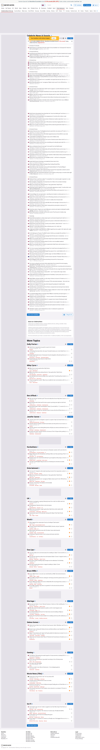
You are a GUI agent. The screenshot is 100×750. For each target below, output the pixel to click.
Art (79, 11)
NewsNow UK (29, 733)
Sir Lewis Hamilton (40, 452)
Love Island (31, 614)
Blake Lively (31, 481)
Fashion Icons (74, 11)
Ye (35, 456)
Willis (34, 576)
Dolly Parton (35, 370)
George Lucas (37, 717)
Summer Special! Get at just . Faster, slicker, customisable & (49, 1)
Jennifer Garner (32, 408)
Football (49, 8)
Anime (95, 11)
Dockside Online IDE (55, 737)
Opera (91, 11)
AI (39, 8)
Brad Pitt (31, 686)
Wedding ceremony (43, 618)
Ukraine (25, 8)
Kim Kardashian (32, 452)
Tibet (30, 515)
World (16, 8)
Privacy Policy (78, 733)
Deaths (40, 473)
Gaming (48, 11)
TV (63, 11)
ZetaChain (37, 669)
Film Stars (42, 422)
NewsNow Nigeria (30, 736)
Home (2, 8)
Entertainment (61, 8)
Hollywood (39, 412)
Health (38, 576)
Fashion (31, 426)
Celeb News (45, 374)
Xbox (30, 665)
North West (31, 456)
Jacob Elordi (38, 460)
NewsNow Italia (29, 738)
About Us (3, 734)
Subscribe (3, 737)
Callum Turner (42, 559)
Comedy (68, 11)
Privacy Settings (79, 738)
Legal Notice (78, 736)
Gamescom (31, 669)
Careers (52, 736)
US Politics (41, 536)
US (42, 507)
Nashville (31, 584)
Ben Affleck (31, 11)
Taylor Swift (31, 635)
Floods (36, 515)
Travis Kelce (37, 635)
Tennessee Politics (45, 357)
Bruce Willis (42, 11)
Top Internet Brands (42, 713)
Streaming (35, 713)
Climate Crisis (34, 8)
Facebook (31, 532)
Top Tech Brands (40, 532)
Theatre (87, 11)
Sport (54, 8)
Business (43, 8)
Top (28, 38)
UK (13, 8)
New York (31, 555)
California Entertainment (34, 422)
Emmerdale (31, 485)
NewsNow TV (4, 738)
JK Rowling (31, 353)
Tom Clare (43, 614)
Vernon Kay (31, 401)
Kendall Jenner (32, 460)
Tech (67, 8)
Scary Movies (37, 679)
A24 (36, 690)
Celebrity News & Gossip (7, 11)
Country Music (17, 11)
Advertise (53, 734)
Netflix (30, 713)
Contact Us (3, 736)
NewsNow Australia (30, 741)
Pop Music (31, 631)
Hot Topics (8, 8)
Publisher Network (55, 733)
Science (71, 8)
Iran (29, 8)
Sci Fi (57, 11)
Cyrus (30, 370)
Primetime (40, 690)
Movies (53, 11)
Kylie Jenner (44, 460)
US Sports (43, 635)
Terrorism (39, 507)
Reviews (31, 349)
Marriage (37, 485)
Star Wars (31, 709)
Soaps (40, 485)
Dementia (31, 580)
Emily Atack (31, 618)
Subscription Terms (79, 737)
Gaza (20, 8)
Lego (35, 709)
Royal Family (32, 357)
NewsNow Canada (30, 740)
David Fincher (36, 686)
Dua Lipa (37, 11)
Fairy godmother (32, 374)
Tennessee (37, 357)
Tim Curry (31, 473)
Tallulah (31, 576)
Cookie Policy (78, 734)
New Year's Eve (32, 378)
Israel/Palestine (32, 507)
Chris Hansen (32, 690)
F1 (45, 452)
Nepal (33, 515)
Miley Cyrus (24, 11)
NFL (30, 464)
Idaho (35, 584)
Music (60, 11)
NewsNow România (30, 737)
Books (82, 11)
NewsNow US (29, 734)
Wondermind (32, 639)
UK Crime (31, 503)
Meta (35, 532)
